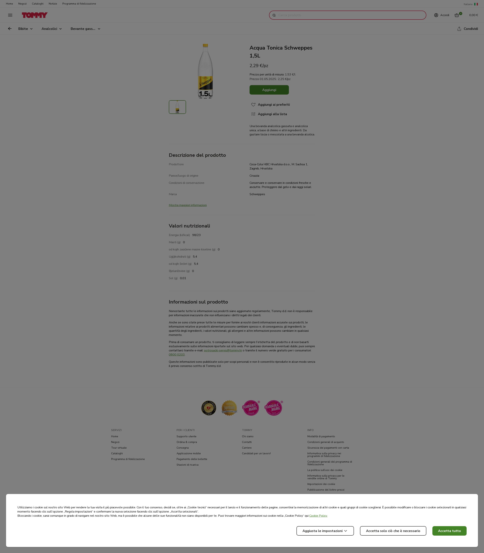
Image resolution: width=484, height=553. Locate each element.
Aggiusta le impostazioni (322, 531)
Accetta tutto (449, 531)
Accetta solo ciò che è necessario (393, 531)
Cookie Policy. (318, 516)
